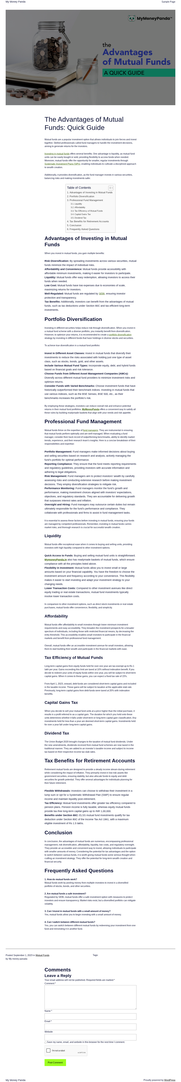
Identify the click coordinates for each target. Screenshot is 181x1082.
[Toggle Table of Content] (109, 188)
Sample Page (168, 2)
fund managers (90, 430)
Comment (50, 983)
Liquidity (78, 204)
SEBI (102, 293)
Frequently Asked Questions (84, 229)
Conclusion (75, 225)
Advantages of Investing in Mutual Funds (91, 192)
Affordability (80, 207)
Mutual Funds (42, 955)
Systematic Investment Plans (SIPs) (62, 164)
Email (48, 1021)
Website (49, 1032)
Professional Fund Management (86, 200)
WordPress (169, 1080)
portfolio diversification (120, 334)
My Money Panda (15, 1)
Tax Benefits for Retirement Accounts (89, 221)
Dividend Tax (81, 218)
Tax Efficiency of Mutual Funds (89, 211)
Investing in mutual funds (57, 154)
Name (48, 1011)
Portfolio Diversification (82, 196)
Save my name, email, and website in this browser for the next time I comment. (86, 1042)
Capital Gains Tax (83, 214)
